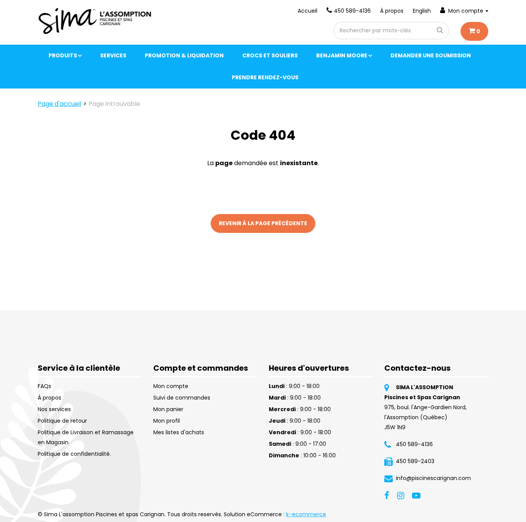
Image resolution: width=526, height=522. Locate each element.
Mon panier (168, 409)
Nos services (54, 409)
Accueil (307, 11)
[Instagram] (400, 495)
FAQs (44, 386)
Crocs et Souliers (270, 55)
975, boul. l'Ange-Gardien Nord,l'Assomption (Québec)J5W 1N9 (425, 417)
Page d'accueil (59, 103)
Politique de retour (62, 421)
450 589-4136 (352, 11)
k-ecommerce (306, 514)
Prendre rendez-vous (265, 77)
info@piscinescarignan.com (433, 478)
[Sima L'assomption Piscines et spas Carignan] (96, 21)
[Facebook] (386, 495)
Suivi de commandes (181, 398)
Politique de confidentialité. (74, 454)
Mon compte (466, 11)
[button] (474, 31)
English (422, 11)
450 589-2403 (415, 461)
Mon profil (166, 421)
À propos (392, 11)
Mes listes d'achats (178, 432)
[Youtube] (416, 495)
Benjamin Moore (341, 55)
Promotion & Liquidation (184, 55)
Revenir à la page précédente (263, 223)
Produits (63, 55)
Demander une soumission (430, 55)
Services (113, 55)
